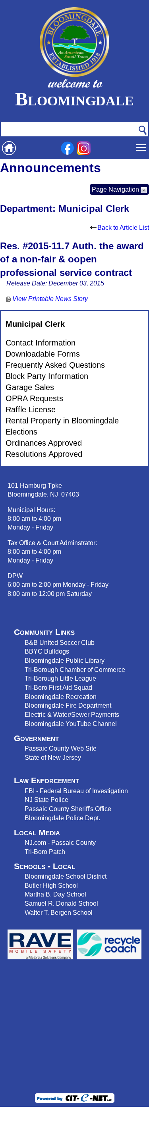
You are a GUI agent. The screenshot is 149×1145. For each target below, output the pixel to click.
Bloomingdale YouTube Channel (71, 723)
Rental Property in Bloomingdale (62, 420)
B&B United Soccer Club (60, 642)
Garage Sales (30, 387)
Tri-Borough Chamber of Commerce (75, 669)
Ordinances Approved (44, 443)
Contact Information (40, 342)
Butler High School (51, 885)
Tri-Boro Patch (45, 851)
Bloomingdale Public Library (64, 660)
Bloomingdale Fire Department (68, 705)
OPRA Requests (34, 398)
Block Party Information (47, 376)
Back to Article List (123, 227)
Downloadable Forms (43, 353)
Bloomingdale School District (65, 876)
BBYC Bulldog (45, 651)
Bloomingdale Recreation (61, 696)
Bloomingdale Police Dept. (62, 817)
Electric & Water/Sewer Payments (72, 714)
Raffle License (31, 409)
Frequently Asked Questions (55, 365)
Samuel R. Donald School (61, 903)
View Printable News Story (49, 298)
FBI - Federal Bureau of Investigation (76, 790)
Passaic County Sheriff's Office (68, 808)
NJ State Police (46, 799)
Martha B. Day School (55, 894)
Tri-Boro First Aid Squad (58, 687)
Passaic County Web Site (61, 748)
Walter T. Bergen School (59, 912)
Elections (21, 431)
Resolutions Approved (44, 454)
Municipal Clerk (35, 324)
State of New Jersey (53, 757)
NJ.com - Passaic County (60, 842)
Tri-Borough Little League (60, 678)
